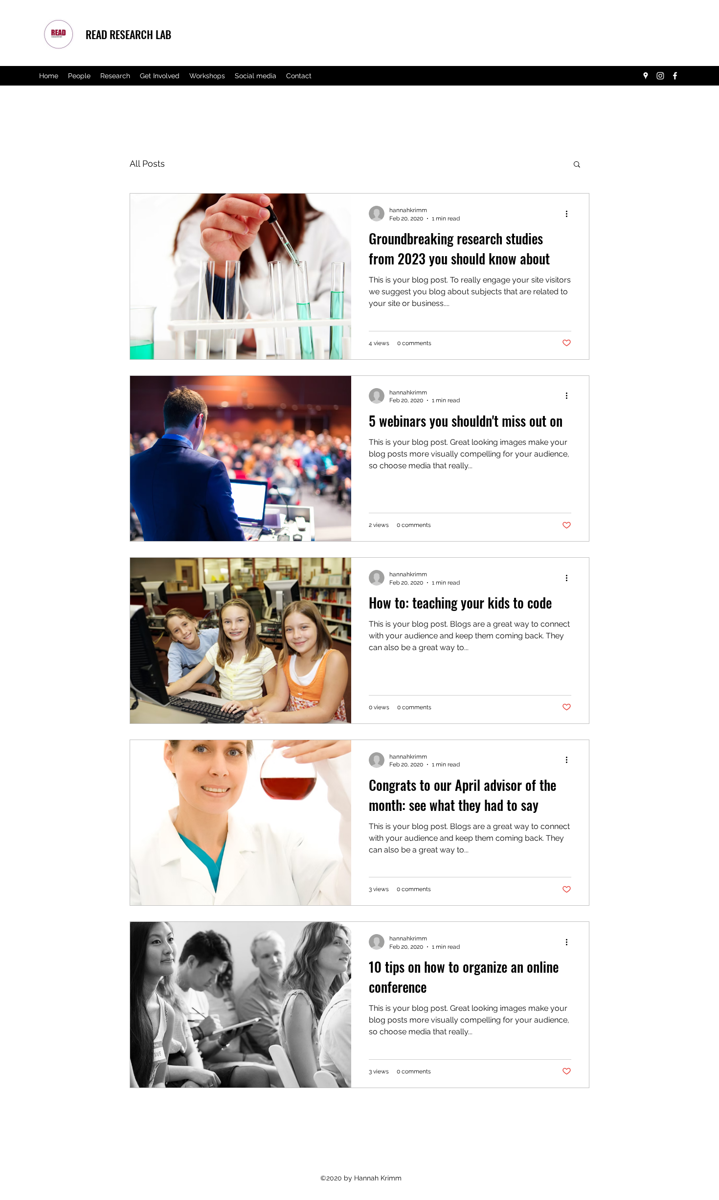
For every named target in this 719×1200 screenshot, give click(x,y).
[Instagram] (660, 76)
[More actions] (570, 213)
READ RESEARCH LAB (128, 34)
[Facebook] (675, 76)
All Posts (147, 163)
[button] (577, 165)
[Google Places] (646, 76)
